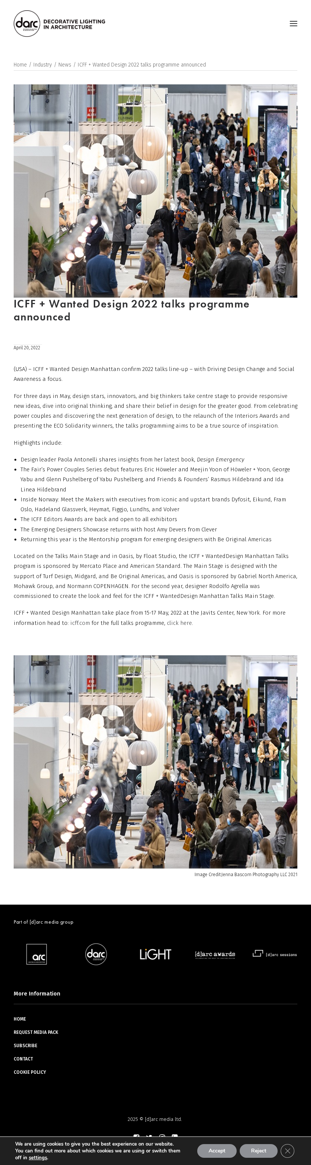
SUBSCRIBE (25, 1045)
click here (179, 623)
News (64, 65)
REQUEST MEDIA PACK (36, 1032)
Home (20, 65)
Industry (42, 65)
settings (38, 1157)
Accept (217, 1150)
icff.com (80, 623)
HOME (20, 1019)
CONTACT (23, 1059)
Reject (258, 1150)
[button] (293, 23)
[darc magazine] (59, 23)
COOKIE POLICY (30, 1072)
